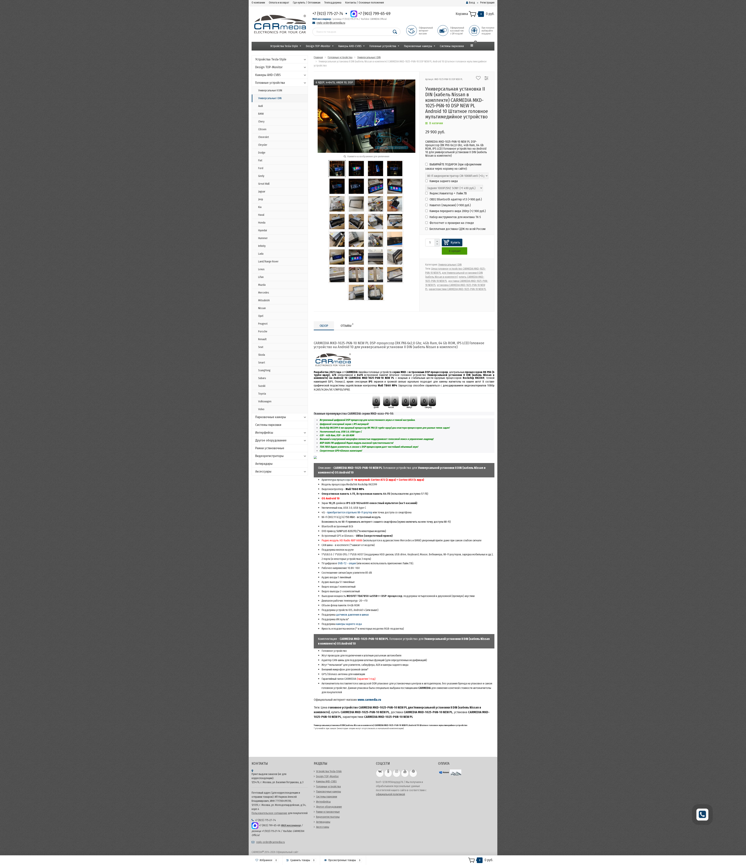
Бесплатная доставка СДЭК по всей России (457, 229)
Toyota (262, 393)
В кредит (455, 251)
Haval (261, 215)
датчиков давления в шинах (352, 614)
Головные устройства (382, 46)
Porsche (262, 331)
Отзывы (347, 325)
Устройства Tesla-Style (284, 46)
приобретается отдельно (342, 512)
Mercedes (263, 292)
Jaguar (261, 191)
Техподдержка (332, 2)
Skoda (261, 354)
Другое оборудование (271, 440)
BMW (261, 113)
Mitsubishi (264, 300)
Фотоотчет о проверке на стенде (451, 223)
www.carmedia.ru (369, 700)
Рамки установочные (269, 448)
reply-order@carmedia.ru (331, 22)
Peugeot (263, 323)
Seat (260, 347)
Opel (260, 316)
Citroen (262, 129)
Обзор (324, 326)
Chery (261, 121)
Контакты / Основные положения (364, 2)
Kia (259, 207)
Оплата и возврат (279, 2)
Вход (472, 2)
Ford (260, 168)
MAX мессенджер (321, 19)
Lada (260, 253)
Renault (262, 339)
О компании (258, 2)
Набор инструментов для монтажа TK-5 (455, 217)
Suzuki (261, 386)
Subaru (262, 378)
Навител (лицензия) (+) (450, 205)
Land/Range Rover (268, 261)
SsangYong (264, 370)
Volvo (261, 409)
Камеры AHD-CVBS (350, 46)
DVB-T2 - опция (347, 563)
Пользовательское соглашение (269, 813)
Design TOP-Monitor (318, 46)
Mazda (262, 285)
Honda (261, 222)
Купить (455, 242)
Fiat (260, 160)
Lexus (261, 269)
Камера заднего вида (443, 181)
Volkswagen (264, 401)
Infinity (262, 246)
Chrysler (262, 145)
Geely (261, 176)
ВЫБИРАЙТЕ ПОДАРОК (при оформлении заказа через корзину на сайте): (453, 166)
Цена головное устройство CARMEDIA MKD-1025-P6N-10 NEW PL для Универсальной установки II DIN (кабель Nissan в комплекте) (455, 273)
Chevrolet (263, 137)
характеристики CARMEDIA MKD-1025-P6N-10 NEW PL (457, 289)
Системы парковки (452, 46)
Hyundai (262, 230)
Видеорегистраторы (269, 456)
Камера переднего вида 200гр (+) (457, 211)
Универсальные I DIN (269, 98)
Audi (260, 106)
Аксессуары (263, 471)
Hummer (263, 238)
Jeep (260, 199)
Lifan (261, 277)
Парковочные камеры (418, 46)
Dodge (261, 152)
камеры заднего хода (349, 624)
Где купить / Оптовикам (306, 2)
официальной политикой (390, 794)
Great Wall (263, 183)
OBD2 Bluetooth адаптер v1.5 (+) (455, 199)
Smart (261, 362)
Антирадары (264, 464)
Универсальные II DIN (270, 90)
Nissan (262, 308)
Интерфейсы (264, 433)
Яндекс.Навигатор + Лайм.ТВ (448, 193)
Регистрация (487, 2)
